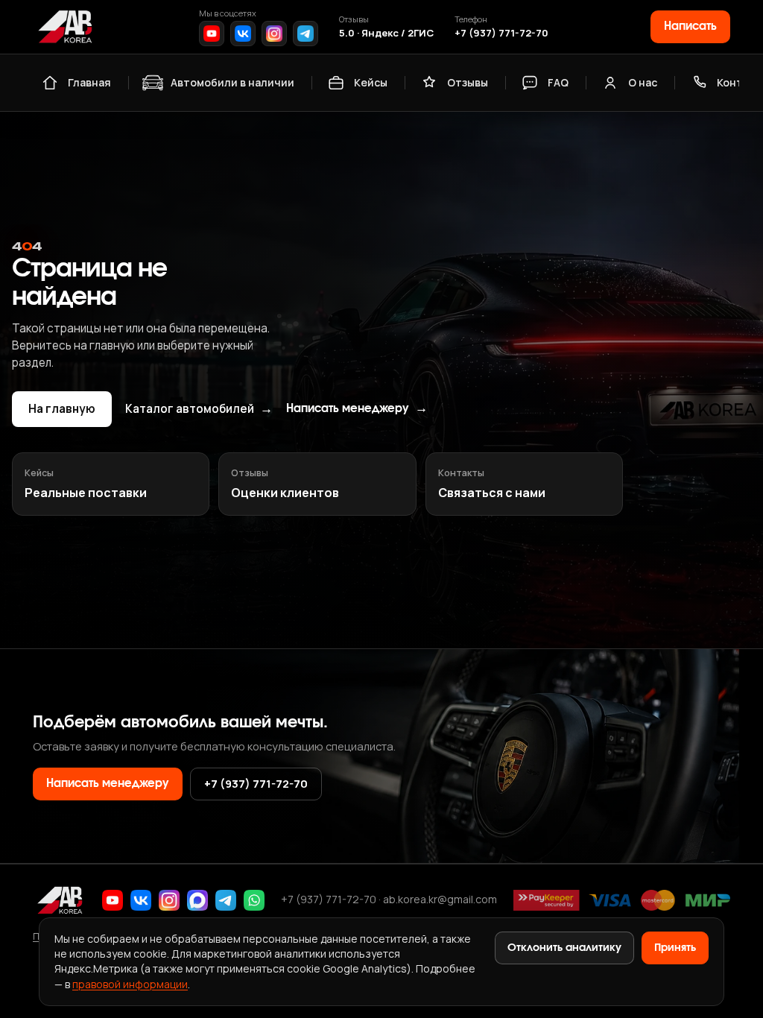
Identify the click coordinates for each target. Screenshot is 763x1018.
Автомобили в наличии (232, 82)
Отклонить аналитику (564, 948)
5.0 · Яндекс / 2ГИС (386, 32)
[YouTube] (211, 33)
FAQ (558, 82)
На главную (61, 409)
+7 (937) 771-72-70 (501, 32)
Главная (89, 82)
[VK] (243, 33)
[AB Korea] (65, 27)
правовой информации (130, 984)
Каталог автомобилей (199, 409)
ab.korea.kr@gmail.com (440, 899)
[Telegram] (305, 33)
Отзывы (467, 82)
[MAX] (197, 900)
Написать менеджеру (357, 408)
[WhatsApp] (254, 900)
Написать (690, 26)
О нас (642, 82)
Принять (675, 948)
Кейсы (370, 82)
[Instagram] (274, 33)
